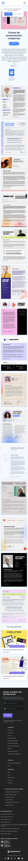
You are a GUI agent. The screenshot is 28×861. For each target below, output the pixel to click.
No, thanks (18, 14)
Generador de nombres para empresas (10, 828)
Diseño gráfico (11, 777)
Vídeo (9, 772)
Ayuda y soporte (11, 738)
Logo (9, 774)
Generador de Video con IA (7, 814)
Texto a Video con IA (5, 822)
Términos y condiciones (13, 746)
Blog (9, 765)
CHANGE (8, 14)
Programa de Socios (12, 751)
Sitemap (10, 748)
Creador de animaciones (11, 794)
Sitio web (10, 780)
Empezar (14, 43)
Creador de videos (9, 805)
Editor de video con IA (6, 819)
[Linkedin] (22, 858)
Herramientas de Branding (14, 763)
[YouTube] (19, 858)
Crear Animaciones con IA (7, 816)
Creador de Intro (9, 799)
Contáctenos (11, 732)
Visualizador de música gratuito (12, 791)
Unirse (7, 715)
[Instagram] (8, 858)
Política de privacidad (13, 743)
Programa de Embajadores (14, 754)
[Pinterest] (11, 858)
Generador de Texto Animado (12, 802)
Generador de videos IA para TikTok (9, 831)
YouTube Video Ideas (5, 833)
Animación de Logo (9, 797)
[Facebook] (5, 858)
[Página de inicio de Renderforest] (3, 2)
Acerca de (10, 730)
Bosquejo (10, 782)
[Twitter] (15, 858)
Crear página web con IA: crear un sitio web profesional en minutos (14, 825)
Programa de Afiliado (13, 740)
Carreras (10, 735)
